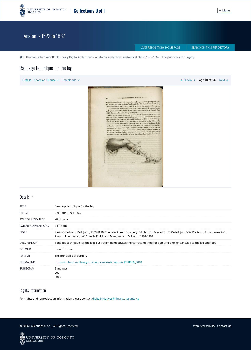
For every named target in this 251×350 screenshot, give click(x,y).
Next (222, 80)
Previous (189, 80)
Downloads (68, 80)
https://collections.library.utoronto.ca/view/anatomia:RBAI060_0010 (98, 262)
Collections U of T (40, 326)
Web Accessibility (204, 326)
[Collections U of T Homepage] (21, 57)
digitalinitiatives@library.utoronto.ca (115, 298)
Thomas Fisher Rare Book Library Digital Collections (59, 57)
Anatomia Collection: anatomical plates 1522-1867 (127, 57)
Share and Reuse (45, 80)
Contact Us (224, 326)
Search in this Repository (210, 47)
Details (26, 80)
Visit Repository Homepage (160, 47)
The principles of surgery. (178, 57)
